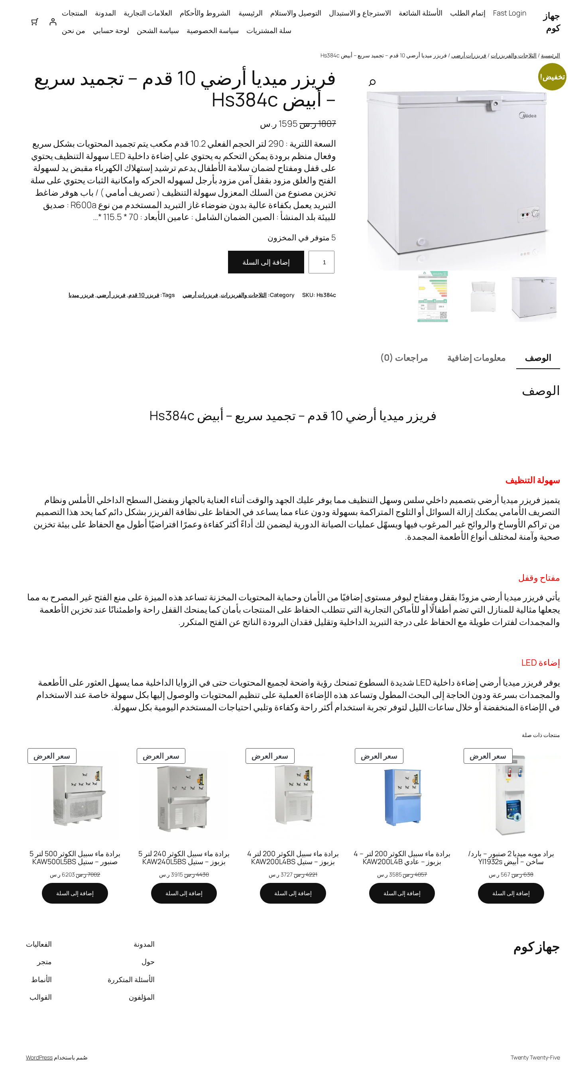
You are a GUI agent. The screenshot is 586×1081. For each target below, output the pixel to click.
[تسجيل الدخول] (53, 22)
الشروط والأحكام (205, 13)
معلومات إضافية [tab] (476, 358)
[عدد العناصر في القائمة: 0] (35, 22)
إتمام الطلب (468, 13)
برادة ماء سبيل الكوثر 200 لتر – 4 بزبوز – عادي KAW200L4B (402, 857)
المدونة (105, 13)
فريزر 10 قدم (143, 295)
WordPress (39, 1057)
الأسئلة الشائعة (420, 13)
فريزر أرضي (111, 295)
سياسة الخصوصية (213, 30)
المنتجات (74, 13)
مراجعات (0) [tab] (404, 358)
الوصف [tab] (538, 358)
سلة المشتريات (268, 30)
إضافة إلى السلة (266, 262)
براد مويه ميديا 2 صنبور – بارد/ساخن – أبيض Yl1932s (511, 857)
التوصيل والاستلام (295, 13)
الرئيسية (250, 13)
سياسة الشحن (158, 30)
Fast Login (510, 13)
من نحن (73, 30)
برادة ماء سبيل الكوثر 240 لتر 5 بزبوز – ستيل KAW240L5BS (183, 857)
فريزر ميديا (81, 295)
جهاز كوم (551, 22)
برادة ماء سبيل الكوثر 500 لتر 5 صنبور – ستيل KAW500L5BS (74, 857)
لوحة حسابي (111, 30)
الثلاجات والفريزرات (514, 55)
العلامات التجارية (148, 13)
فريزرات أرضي (469, 55)
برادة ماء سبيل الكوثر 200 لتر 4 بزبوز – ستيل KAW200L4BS (292, 857)
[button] (372, 83)
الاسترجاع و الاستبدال (360, 13)
